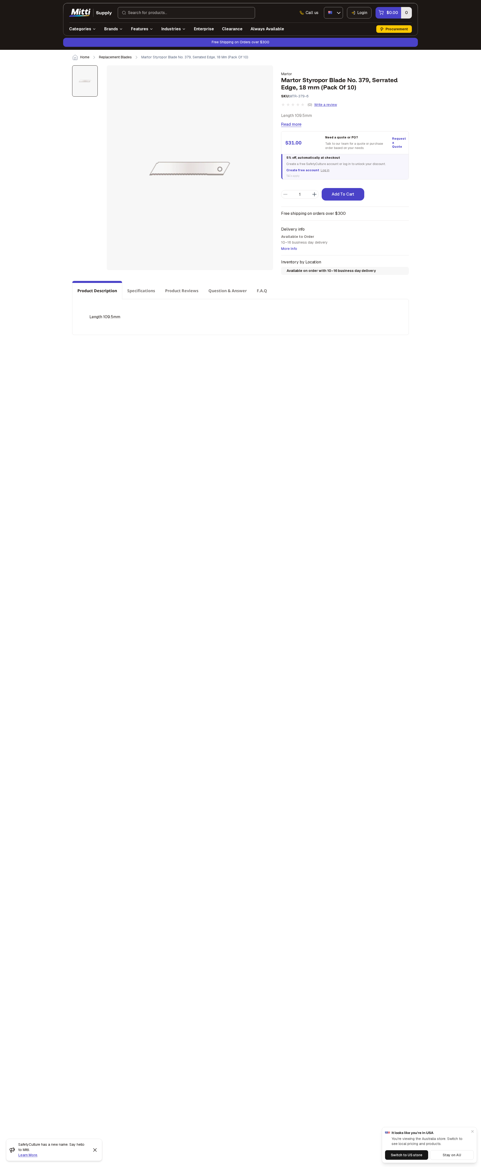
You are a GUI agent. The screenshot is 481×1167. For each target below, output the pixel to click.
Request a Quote (398, 143)
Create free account (302, 170)
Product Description (97, 290)
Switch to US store (406, 1155)
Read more (291, 124)
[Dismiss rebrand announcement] (95, 1150)
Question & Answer (227, 290)
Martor (286, 74)
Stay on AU (452, 1155)
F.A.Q (262, 290)
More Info (289, 248)
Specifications (141, 290)
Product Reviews (181, 290)
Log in (325, 170)
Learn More (27, 1155)
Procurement (397, 29)
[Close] (472, 1131)
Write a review (325, 104)
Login (362, 12)
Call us (312, 12)
